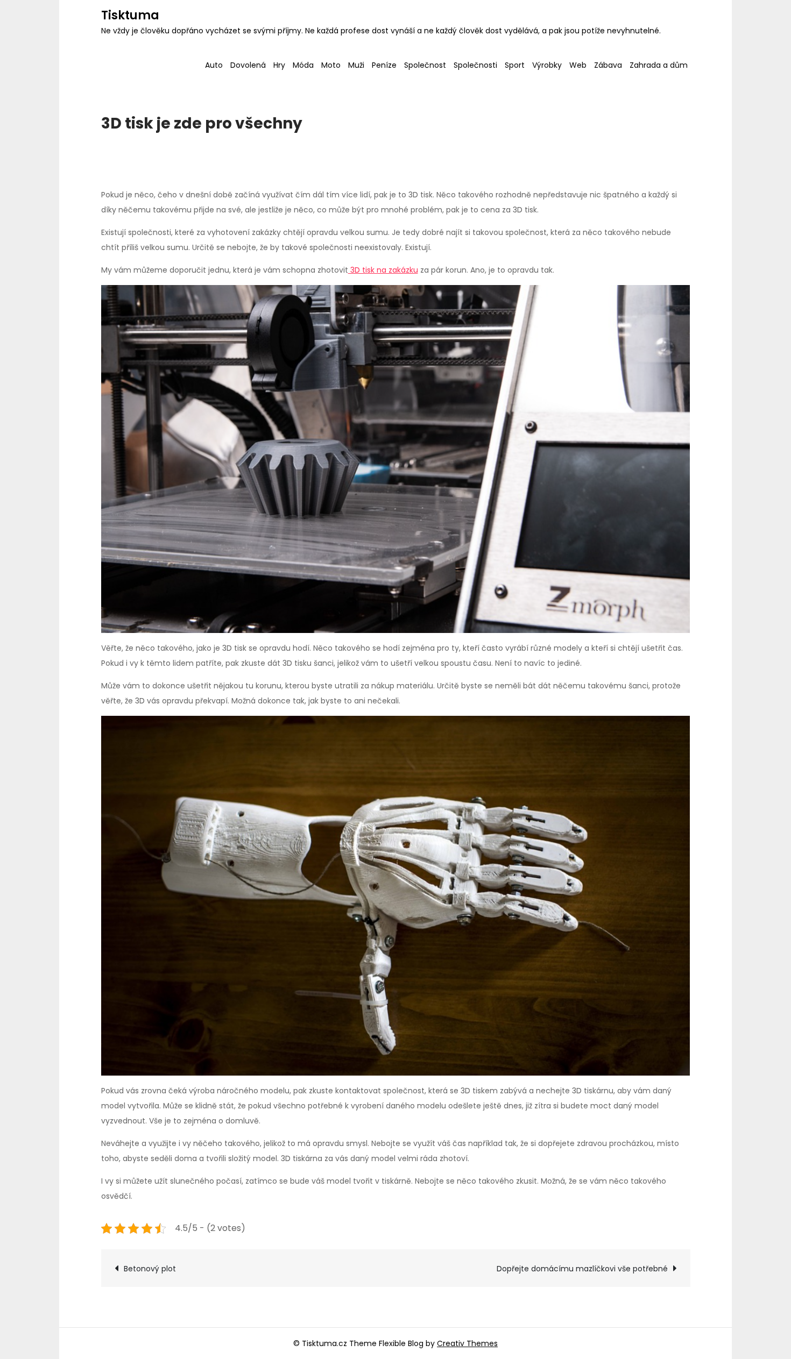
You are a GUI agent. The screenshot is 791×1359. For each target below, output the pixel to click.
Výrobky (547, 65)
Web (578, 65)
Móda (303, 65)
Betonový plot (150, 1268)
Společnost (425, 65)
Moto (331, 65)
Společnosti (475, 65)
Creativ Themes (467, 1343)
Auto (214, 65)
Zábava (608, 65)
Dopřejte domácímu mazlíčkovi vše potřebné (582, 1268)
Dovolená (248, 65)
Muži (356, 65)
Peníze (384, 65)
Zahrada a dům (659, 65)
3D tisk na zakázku (383, 270)
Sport (515, 65)
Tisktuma (130, 15)
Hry (279, 65)
